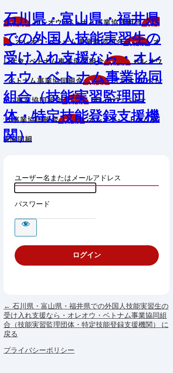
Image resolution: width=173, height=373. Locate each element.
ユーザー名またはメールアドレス (68, 178)
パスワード (32, 204)
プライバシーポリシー (39, 350)
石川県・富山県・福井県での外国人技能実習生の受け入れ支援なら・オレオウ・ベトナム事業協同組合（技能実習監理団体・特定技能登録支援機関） (83, 77)
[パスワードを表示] (26, 227)
